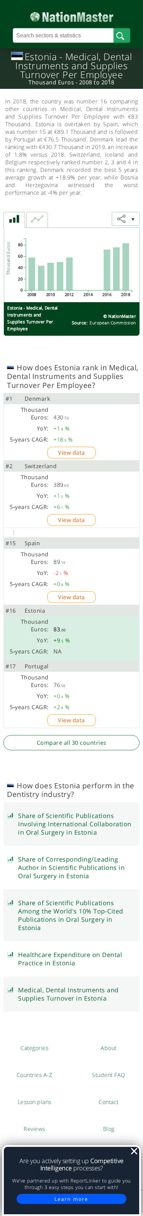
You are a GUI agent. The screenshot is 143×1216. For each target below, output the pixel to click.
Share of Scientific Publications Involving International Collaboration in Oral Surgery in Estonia (75, 823)
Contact (109, 1102)
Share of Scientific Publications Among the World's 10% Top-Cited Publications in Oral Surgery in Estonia (70, 915)
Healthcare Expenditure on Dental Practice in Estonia (70, 958)
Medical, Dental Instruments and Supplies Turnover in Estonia (68, 994)
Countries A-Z (34, 1075)
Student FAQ (108, 1075)
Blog (109, 1129)
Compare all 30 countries (72, 742)
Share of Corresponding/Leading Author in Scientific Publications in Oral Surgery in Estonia (71, 867)
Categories (34, 1048)
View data (71, 452)
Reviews (34, 1129)
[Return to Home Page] (72, 15)
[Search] (121, 35)
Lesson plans (34, 1102)
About (109, 1048)
